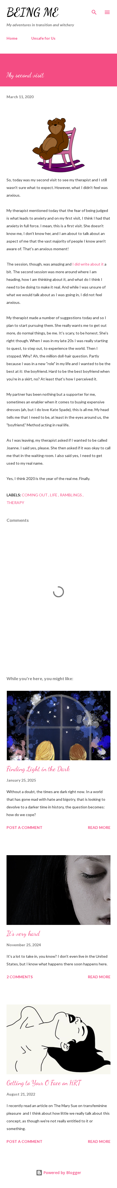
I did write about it (88, 264)
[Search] (94, 10)
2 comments (20, 976)
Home (12, 38)
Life (54, 495)
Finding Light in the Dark (38, 769)
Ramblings (71, 495)
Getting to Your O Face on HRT (44, 1083)
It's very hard (23, 933)
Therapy (15, 502)
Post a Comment (24, 827)
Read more (99, 827)
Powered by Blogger (61, 1172)
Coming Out (35, 495)
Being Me (33, 12)
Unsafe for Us (43, 38)
